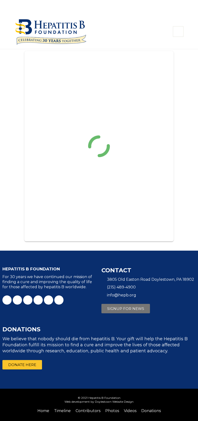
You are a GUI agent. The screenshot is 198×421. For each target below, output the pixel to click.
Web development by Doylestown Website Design (99, 401)
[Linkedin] (38, 300)
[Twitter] (17, 300)
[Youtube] (27, 300)
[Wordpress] (59, 300)
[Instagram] (48, 300)
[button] (125, 308)
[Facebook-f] (7, 300)
